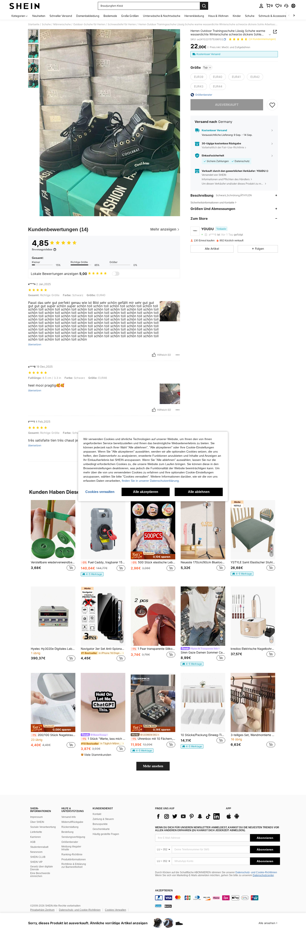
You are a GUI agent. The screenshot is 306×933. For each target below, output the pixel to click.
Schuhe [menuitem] (249, 15)
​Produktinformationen (73, 859)
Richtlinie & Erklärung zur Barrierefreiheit (73, 865)
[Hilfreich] (153, 354)
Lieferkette (36, 832)
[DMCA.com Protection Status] (168, 905)
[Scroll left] (288, 16)
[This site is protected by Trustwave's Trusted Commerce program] (158, 905)
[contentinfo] (217, 897)
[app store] (229, 818)
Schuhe (46, 24)
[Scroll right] (293, 16)
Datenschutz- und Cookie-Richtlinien (256, 872)
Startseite (33, 24)
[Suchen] (204, 6)
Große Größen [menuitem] (130, 15)
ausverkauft (227, 105)
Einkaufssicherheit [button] (213, 155)
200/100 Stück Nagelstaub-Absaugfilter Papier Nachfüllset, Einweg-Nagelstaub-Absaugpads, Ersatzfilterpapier (53, 735)
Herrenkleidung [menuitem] (194, 15)
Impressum (36, 817)
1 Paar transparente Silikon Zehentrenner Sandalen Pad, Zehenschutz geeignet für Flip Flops (153, 648)
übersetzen (34, 344)
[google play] (237, 818)
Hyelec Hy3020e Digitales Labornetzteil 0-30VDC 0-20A (53, 648)
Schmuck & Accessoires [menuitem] (273, 15)
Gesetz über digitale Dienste (41, 868)
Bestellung (67, 832)
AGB (32, 842)
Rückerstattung (69, 827)
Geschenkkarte (101, 829)
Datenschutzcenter (263, 875)
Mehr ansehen (153, 766)
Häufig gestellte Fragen (106, 834)
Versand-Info (68, 817)
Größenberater (69, 842)
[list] (188, 816)
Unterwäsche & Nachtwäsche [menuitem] (161, 15)
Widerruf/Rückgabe (72, 822)
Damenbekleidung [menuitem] (87, 15)
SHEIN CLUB (37, 857)
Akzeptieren (164, 890)
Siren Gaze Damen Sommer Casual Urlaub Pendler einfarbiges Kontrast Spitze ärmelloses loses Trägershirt (203, 652)
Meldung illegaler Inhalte (71, 848)
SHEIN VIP (36, 862)
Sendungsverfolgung (73, 837)
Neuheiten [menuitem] (38, 15)
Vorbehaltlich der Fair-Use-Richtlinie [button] (223, 147)
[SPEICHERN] (272, 104)
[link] (269, 5)
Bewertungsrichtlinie (42, 249)
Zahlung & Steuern (103, 819)
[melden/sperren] (177, 354)
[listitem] (53, 539)
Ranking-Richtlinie (71, 854)
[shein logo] (24, 6)
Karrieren (35, 837)
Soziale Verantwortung (43, 827)
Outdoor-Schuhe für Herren (89, 24)
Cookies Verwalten (115, 909)
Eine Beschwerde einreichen (40, 875)
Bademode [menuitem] (110, 15)
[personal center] (261, 5)
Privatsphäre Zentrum (42, 909)
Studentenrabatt (39, 847)
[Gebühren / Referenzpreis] (208, 47)
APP (228, 808)
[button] (286, 5)
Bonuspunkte (100, 824)
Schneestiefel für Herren (122, 24)
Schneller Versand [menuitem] (61, 15)
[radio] (198, 76)
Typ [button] (205, 67)
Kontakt (97, 814)
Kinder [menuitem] (237, 15)
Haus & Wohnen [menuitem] (218, 15)
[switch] (115, 274)
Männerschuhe (62, 24)
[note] (92, 574)
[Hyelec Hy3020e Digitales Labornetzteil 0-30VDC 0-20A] (53, 616)
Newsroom (36, 852)
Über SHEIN (37, 822)
